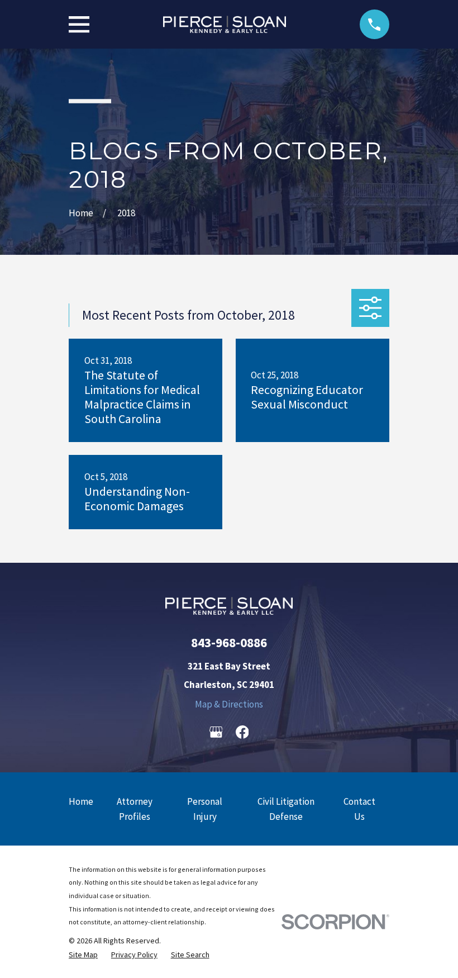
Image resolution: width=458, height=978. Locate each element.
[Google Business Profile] (216, 732)
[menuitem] (83, 954)
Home (81, 801)
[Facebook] (242, 732)
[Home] (224, 24)
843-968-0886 (229, 642)
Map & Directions (229, 704)
